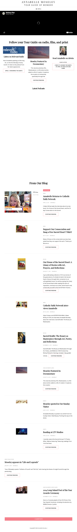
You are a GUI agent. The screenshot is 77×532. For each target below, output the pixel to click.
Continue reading (39, 80)
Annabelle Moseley (38, 2)
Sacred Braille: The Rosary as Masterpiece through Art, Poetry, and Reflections (57, 339)
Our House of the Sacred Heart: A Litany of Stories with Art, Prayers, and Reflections (57, 265)
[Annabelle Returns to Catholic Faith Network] (21, 201)
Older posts (39, 519)
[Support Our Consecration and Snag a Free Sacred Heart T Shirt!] (21, 228)
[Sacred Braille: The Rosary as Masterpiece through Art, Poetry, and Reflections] (21, 337)
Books (44, 259)
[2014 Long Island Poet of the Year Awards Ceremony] (21, 489)
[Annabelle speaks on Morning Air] (14, 50)
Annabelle (52, 202)
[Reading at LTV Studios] (21, 431)
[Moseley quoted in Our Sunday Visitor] (21, 401)
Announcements (47, 368)
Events (44, 401)
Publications (11, 459)
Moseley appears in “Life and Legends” (21, 462)
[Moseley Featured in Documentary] (38, 52)
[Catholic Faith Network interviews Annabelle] (21, 305)
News (44, 193)
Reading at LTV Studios (53, 432)
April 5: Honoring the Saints (15, 71)
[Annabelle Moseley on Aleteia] (63, 50)
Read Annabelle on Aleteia (63, 58)
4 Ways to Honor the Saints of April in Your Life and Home (63, 66)
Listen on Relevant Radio (14, 56)
